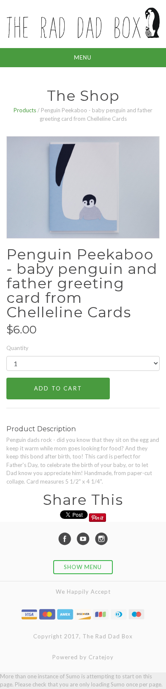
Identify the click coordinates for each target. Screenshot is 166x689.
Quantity (17, 347)
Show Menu (83, 567)
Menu (83, 57)
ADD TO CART (58, 388)
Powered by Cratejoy (83, 657)
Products (25, 110)
